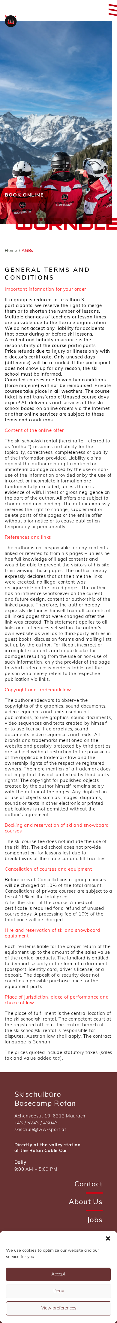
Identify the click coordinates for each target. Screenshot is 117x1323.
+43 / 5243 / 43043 (36, 1123)
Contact (88, 1184)
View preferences (58, 1308)
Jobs (95, 1220)
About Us (86, 1202)
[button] (108, 1238)
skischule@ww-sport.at (40, 1130)
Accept (58, 1274)
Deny (58, 1291)
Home (11, 251)
